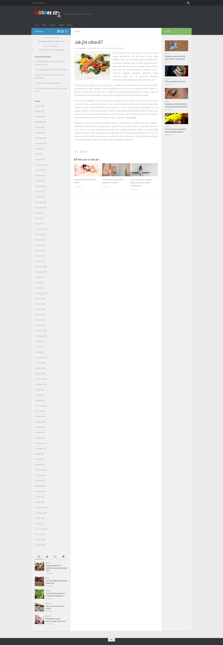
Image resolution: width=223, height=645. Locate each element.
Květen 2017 (41, 481)
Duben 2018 (41, 422)
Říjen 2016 (40, 518)
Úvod (37, 25)
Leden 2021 (41, 261)
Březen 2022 (41, 186)
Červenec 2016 (42, 529)
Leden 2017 (41, 502)
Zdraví (61, 25)
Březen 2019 (41, 373)
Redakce (82, 48)
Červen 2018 (41, 411)
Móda (44, 25)
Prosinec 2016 (42, 507)
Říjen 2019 (40, 341)
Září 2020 (40, 282)
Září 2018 (40, 395)
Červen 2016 (41, 534)
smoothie (132, 117)
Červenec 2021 (42, 229)
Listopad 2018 (42, 384)
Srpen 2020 (41, 288)
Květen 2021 (41, 240)
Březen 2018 (41, 427)
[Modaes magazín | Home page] (48, 13)
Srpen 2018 (41, 400)
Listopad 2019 (42, 336)
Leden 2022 (41, 197)
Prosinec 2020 (42, 266)
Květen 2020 (41, 304)
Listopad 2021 (42, 208)
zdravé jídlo (83, 151)
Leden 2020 (41, 325)
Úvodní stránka (38, 3)
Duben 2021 (41, 245)
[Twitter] (62, 31)
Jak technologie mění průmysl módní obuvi (52, 69)
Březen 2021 (41, 250)
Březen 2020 (41, 315)
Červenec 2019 (42, 357)
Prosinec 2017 (42, 443)
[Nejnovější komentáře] (55, 556)
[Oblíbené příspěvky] (47, 556)
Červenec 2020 (42, 293)
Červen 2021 (41, 234)
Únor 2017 (40, 497)
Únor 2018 (40, 432)
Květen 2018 (41, 416)
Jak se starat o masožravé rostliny (49, 83)
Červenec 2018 (42, 406)
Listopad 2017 (42, 448)
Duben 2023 (41, 116)
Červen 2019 (41, 363)
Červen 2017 (41, 475)
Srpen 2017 (41, 465)
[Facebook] (58, 31)
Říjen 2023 (40, 111)
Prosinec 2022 (42, 138)
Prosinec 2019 (42, 331)
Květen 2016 (41, 539)
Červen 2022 (41, 170)
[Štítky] (63, 556)
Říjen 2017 (40, 454)
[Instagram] (66, 31)
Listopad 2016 (42, 513)
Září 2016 (40, 523)
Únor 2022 (40, 191)
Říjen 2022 (40, 149)
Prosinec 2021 (42, 202)
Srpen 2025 (41, 106)
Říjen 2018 (40, 390)
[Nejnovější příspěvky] (39, 556)
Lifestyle (52, 25)
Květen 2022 (41, 175)
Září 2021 (40, 218)
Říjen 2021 (40, 213)
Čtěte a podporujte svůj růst (175, 81)
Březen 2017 (41, 491)
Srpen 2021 (41, 224)
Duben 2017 (41, 486)
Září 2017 (40, 459)
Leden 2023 (41, 133)
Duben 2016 (41, 545)
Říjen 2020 (40, 277)
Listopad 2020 (42, 272)
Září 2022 (40, 154)
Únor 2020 (40, 320)
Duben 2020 (41, 309)
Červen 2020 (41, 299)
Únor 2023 (40, 127)
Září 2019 (40, 347)
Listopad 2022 (42, 143)
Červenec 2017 (42, 470)
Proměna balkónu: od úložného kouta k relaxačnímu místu (56, 568)
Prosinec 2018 (42, 379)
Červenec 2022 (42, 165)
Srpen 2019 (41, 352)
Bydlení (70, 25)
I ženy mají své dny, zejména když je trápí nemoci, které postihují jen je (141, 182)
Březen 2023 (41, 122)
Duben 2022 (41, 181)
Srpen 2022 (41, 159)
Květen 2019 (41, 368)
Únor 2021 (40, 256)
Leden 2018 (41, 438)
